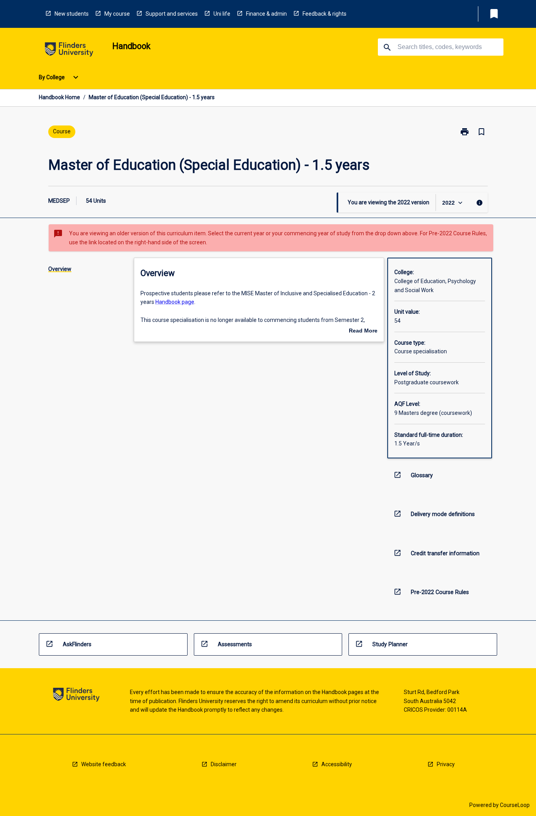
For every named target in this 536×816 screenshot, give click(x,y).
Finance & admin (266, 14)
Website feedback (103, 764)
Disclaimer (224, 764)
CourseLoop (515, 805)
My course (117, 14)
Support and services (172, 14)
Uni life (221, 14)
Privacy (446, 764)
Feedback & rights (324, 14)
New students (72, 14)
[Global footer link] (76, 696)
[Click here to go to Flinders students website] (69, 50)
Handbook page (174, 302)
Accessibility (336, 764)
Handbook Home (59, 97)
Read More (363, 331)
